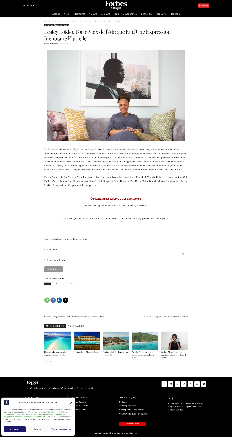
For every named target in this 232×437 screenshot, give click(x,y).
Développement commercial (131, 409)
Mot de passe (50, 248)
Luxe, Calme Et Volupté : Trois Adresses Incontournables (164, 317)
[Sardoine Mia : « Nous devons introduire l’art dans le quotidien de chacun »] (174, 341)
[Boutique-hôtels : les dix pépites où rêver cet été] (116, 341)
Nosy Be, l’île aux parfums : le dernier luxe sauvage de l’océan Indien (143, 355)
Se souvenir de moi (55, 260)
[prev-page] (46, 363)
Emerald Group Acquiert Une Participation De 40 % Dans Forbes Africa (74, 317)
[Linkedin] (59, 300)
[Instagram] (170, 384)
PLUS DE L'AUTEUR (76, 326)
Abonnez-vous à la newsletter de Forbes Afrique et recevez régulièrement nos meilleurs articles (186, 406)
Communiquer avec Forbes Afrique (134, 414)
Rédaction (123, 402)
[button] (71, 402)
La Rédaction (52, 44)
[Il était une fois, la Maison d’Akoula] (87, 341)
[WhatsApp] (47, 300)
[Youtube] (203, 384)
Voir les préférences (61, 429)
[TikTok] (183, 384)
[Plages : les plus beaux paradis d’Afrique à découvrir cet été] (57, 341)
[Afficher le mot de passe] (183, 254)
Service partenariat (127, 405)
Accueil (47, 21)
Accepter (14, 429)
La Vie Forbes (57, 21)
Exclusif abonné (70, 284)
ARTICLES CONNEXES (55, 326)
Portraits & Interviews (62, 25)
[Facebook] (53, 300)
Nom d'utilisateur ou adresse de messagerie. (65, 238)
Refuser (37, 429)
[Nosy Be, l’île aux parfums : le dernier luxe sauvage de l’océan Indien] (145, 341)
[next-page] (50, 363)
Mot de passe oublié (54, 278)
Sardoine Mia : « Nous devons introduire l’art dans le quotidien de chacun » (173, 355)
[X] (65, 300)
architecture (57, 284)
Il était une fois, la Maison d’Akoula (86, 352)
